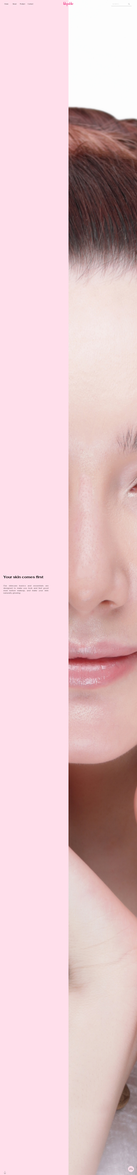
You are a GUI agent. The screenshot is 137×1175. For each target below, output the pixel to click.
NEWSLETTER (131, 1169)
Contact (30, 4)
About (14, 4)
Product (22, 4)
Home (6, 4)
